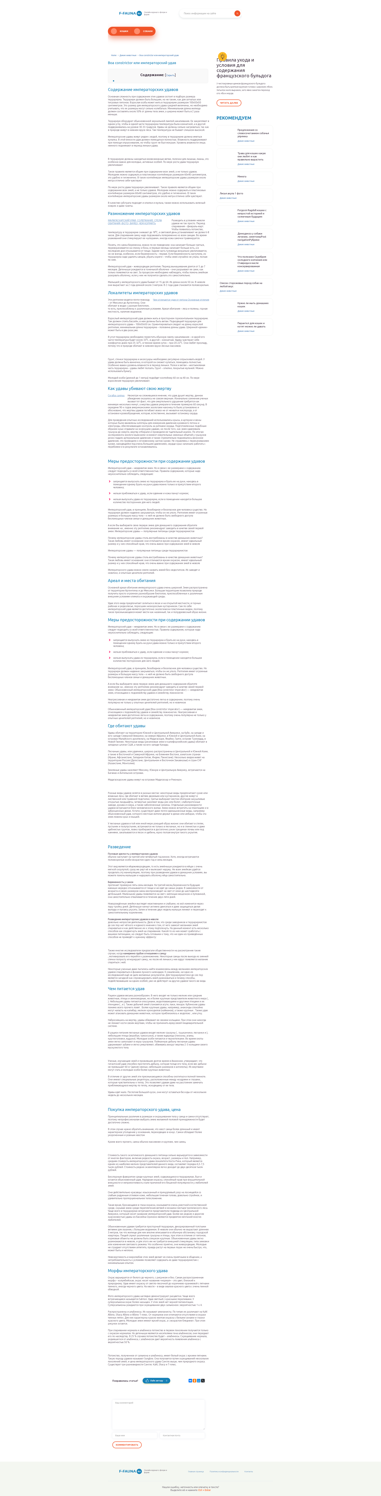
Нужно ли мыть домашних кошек (253, 305)
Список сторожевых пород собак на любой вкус (241, 285)
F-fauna (130, 13)
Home (114, 55)
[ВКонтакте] (190, 1380)
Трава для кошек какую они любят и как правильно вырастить (252, 156)
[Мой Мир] (198, 1380)
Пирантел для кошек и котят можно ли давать (252, 325)
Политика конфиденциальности (224, 1471)
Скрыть (170, 75)
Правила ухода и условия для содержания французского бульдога (244, 67)
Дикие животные (128, 55)
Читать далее (229, 103)
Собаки (148, 31)
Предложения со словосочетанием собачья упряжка (253, 133)
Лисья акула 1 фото (231, 193)
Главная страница (196, 1471)
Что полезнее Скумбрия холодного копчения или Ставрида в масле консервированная (252, 261)
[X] (203, 1380)
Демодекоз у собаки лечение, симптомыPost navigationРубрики (252, 236)
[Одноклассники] (194, 1380)
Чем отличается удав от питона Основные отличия (181, 299)
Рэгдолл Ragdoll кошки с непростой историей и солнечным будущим (252, 213)
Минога (242, 176)
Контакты (249, 1471)
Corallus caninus (116, 395)
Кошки (124, 31)
